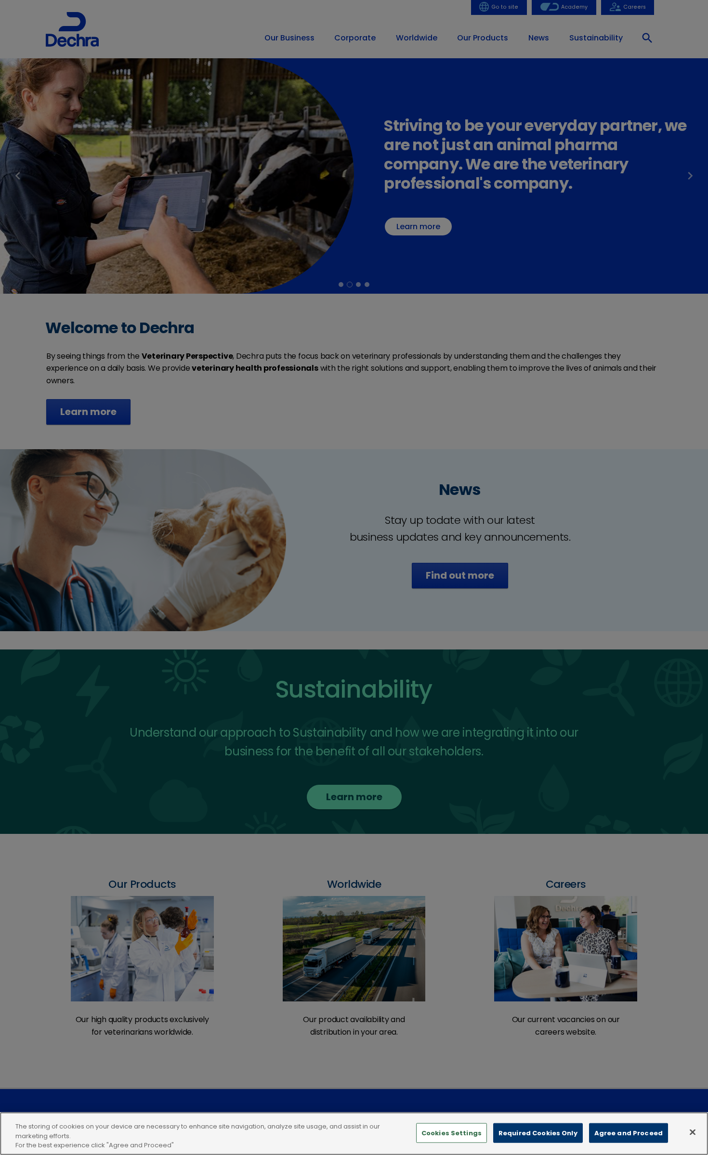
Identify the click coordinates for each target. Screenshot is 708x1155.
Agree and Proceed (628, 1132)
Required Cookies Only (537, 1132)
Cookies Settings (451, 1132)
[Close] (692, 1131)
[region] (354, 1133)
